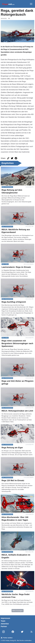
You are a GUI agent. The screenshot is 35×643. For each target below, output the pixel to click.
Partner (4, 626)
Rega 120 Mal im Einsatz (9, 458)
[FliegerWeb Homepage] (8, 3)
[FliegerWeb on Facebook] (13, 632)
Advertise (5, 624)
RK (9, 18)
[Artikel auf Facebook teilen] (16, 158)
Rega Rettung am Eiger (9, 425)
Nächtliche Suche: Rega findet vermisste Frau (16, 572)
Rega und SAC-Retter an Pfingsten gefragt (15, 359)
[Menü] (31, 4)
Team (3, 621)
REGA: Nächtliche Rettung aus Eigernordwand (17, 207)
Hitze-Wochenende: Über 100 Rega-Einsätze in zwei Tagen (17, 496)
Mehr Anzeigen (17, 610)
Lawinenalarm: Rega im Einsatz (12, 245)
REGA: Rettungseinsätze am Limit (12, 388)
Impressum (5, 618)
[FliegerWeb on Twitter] (22, 632)
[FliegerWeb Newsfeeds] (31, 631)
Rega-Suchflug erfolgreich (10, 280)
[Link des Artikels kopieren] (8, 158)
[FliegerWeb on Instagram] (3, 632)
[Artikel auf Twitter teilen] (12, 158)
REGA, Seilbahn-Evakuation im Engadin (15, 532)
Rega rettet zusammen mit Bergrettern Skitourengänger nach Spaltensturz (14, 320)
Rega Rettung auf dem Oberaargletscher (15, 168)
